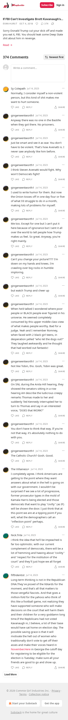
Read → (7, 45)
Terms (23, 694)
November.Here (20, 649)
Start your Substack (24, 703)
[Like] (36, 24)
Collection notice (39, 694)
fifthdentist (17, 575)
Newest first (56, 57)
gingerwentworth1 (22, 115)
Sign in (60, 5)
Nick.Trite (16, 535)
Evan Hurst (10, 23)
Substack (16, 712)
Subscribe (47, 5)
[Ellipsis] (63, 88)
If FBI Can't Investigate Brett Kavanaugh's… (33, 19)
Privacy (56, 690)
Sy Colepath (18, 88)
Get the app (52, 703)
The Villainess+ (20, 469)
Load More (10, 674)
